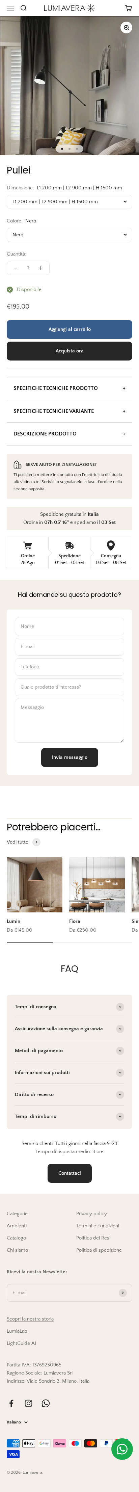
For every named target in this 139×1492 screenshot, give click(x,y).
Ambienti (17, 1226)
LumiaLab (17, 1331)
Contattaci (69, 1173)
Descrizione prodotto (45, 434)
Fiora (74, 921)
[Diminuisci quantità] (15, 268)
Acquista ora (70, 351)
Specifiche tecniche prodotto (55, 388)
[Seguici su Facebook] (11, 1403)
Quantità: (16, 254)
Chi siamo (17, 1250)
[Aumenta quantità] (40, 268)
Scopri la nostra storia (30, 1319)
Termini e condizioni (97, 1226)
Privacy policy (91, 1214)
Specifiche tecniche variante (53, 411)
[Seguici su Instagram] (28, 1403)
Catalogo (16, 1238)
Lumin (13, 921)
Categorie (17, 1214)
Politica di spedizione (99, 1250)
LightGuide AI (21, 1343)
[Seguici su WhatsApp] (45, 1403)
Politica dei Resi (93, 1238)
